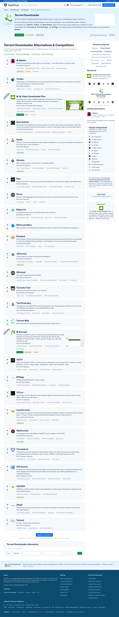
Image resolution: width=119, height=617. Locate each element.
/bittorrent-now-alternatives (14, 223)
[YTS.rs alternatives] (13, 393)
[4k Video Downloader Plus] (13, 97)
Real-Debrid (47, 25)
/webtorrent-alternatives (13, 428)
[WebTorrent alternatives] (13, 431)
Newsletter (63, 595)
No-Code (9, 605)
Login (114, 1)
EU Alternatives (99, 183)
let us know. (92, 186)
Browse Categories (66, 578)
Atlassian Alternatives (95, 587)
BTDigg (55, 27)
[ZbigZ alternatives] (13, 505)
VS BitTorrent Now (97, 164)
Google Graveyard (94, 592)
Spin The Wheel (59, 612)
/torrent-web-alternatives (13, 318)
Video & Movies (95, 63)
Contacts (21, 592)
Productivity (20, 607)
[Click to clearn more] (59, 565)
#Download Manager (23, 54)
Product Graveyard (94, 589)
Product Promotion (10, 592)
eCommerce (46, 607)
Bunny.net (40, 612)
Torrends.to (31, 27)
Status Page (40, 35)
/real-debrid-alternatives (13, 120)
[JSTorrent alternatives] (13, 254)
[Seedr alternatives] (13, 140)
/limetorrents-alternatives (13, 408)
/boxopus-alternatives (12, 234)
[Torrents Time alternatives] (13, 288)
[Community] (67, 5)
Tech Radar (92, 578)
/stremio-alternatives (12, 158)
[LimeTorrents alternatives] (13, 411)
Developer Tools (19, 605)
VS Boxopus (95, 167)
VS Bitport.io (95, 162)
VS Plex (94, 156)
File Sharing (108, 51)
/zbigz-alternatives (11, 503)
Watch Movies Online (101, 66)
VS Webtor (95, 142)
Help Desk (11, 607)
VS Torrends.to (96, 137)
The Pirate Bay (42, 27)
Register (108, 1)
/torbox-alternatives (11, 77)
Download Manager (96, 51)
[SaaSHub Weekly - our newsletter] (64, 5)
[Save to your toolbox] (8, 24)
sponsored (30, 566)
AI (4, 605)
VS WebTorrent (96, 139)
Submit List (63, 592)
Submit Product (109, 5)
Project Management (71, 607)
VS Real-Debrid (96, 148)
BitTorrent (95, 48)
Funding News (64, 589)
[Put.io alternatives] (13, 195)
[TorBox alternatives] (13, 80)
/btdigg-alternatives (11, 375)
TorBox (36, 25)
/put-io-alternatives (11, 192)
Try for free (20, 352)
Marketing (29, 607)
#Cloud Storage (9, 54)
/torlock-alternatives (11, 518)
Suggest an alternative (44, 535)
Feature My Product (94, 5)
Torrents (109, 60)
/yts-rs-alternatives (11, 390)
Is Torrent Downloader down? (101, 196)
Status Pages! (64, 587)
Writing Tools (59, 607)
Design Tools (30, 605)
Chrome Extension (66, 584)
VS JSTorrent (95, 170)
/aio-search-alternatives (13, 465)
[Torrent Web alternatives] (13, 321)
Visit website (19, 35)
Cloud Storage (105, 48)
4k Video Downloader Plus (100, 211)
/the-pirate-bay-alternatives (14, 301)
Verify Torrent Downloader (98, 35)
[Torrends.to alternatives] (13, 450)
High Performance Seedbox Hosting (101, 54)
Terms (23, 612)
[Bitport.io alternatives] (13, 210)
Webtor (30, 25)
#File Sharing (35, 54)
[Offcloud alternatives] (13, 273)
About (33, 592)
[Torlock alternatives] (13, 521)
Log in (8, 553)
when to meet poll (78, 612)
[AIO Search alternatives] (13, 467)
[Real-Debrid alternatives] (13, 123)
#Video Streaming (47, 54)
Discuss (27, 592)
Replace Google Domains (96, 595)
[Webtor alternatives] (13, 61)
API (38, 592)
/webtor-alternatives (11, 58)
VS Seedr (94, 150)
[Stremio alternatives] (13, 161)
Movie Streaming (95, 60)
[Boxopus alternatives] (13, 237)
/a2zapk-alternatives (12, 484)
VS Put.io (94, 159)
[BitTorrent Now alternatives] (13, 226)
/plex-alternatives (11, 177)
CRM (5, 607)
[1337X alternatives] (13, 360)
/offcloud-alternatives (12, 270)
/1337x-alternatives (11, 357)
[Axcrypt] (13, 333)
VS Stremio (95, 153)
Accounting (37, 607)
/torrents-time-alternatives (13, 286)
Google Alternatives (94, 584)
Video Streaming (106, 63)
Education (102, 607)
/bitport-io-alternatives (12, 207)
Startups (25, 1)
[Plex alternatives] (13, 179)
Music (102, 60)
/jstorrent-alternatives (12, 252)
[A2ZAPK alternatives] (13, 487)
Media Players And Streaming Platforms (101, 57)
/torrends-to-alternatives (13, 447)
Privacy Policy (15, 612)
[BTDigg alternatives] (13, 378)
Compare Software (66, 581)
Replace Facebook (94, 581)
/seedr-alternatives (11, 137)
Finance (94, 607)
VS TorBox (95, 145)
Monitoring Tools (85, 607)
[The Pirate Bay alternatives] (13, 304)
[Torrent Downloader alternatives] (8, 18)
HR (53, 607)
